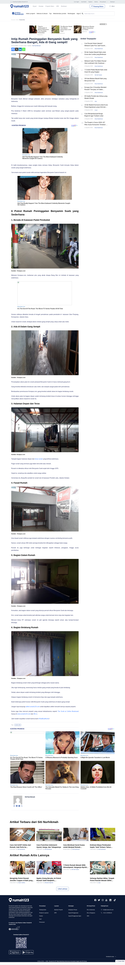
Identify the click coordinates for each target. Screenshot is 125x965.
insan (96, 110)
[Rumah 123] (19, 6)
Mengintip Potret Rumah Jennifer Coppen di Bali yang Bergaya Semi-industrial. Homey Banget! (22, 879)
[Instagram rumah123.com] (103, 900)
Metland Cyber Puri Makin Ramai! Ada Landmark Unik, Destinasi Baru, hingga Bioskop (95, 62)
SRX (88, 916)
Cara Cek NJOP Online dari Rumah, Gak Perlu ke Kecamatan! (20, 846)
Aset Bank (83, 2)
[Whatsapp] (23, 49)
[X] (16, 49)
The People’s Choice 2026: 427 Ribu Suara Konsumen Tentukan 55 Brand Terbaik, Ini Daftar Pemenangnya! (96, 124)
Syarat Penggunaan (73, 913)
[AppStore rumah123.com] (14, 952)
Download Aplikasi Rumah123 (20, 2)
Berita (96, 2)
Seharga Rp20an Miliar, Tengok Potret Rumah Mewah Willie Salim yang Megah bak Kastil (102, 879)
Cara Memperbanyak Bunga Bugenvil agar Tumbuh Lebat (93, 115)
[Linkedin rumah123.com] (110, 900)
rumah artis (17, 725)
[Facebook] (13, 49)
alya (96, 101)
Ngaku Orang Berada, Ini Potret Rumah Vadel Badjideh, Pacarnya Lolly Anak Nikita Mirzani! (49, 879)
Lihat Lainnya (62, 889)
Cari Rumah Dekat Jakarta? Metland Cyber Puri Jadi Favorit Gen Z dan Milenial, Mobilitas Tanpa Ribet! (96, 45)
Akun (113, 6)
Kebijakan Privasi (72, 909)
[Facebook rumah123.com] (95, 900)
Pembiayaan (71, 13)
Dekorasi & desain (42, 13)
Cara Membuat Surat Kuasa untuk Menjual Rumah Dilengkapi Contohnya (74, 846)
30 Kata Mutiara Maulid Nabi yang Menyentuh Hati (95, 79)
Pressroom (42, 922)
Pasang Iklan (98, 6)
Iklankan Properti (58, 909)
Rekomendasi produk (59, 13)
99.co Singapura (91, 913)
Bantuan (112, 2)
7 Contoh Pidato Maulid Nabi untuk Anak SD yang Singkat (95, 71)
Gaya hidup (80, 13)
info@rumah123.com (108, 909)
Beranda (13, 19)
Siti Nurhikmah (36, 45)
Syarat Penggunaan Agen (74, 916)
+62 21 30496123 (107, 913)
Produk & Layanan (43, 913)
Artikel (17, 19)
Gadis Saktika (21, 882)
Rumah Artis (22, 19)
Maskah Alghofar (49, 882)
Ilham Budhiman (99, 48)
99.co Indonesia (91, 909)
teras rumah (39, 459)
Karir (40, 919)
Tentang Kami (42, 909)
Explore (90, 2)
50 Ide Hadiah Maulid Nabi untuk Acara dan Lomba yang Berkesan (95, 53)
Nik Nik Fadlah (98, 75)
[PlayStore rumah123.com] (28, 953)
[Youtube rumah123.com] (106, 900)
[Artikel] (17, 13)
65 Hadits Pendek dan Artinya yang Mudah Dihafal (95, 97)
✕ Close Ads (120, 961)
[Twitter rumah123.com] (99, 900)
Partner (41, 916)
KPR (55, 913)
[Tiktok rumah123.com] (114, 900)
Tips (50, 13)
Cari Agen (76, 2)
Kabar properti (30, 13)
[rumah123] (19, 900)
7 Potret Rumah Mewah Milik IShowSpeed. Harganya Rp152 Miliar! (75, 866)
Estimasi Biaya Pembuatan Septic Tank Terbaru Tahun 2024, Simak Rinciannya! (100, 846)
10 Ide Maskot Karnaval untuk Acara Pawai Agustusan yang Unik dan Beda (96, 106)
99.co (35, 714)
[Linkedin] (20, 49)
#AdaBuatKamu (44, 718)
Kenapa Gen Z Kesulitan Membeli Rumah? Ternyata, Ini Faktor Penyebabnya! (95, 89)
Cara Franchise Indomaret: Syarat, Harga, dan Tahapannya (49, 846)
